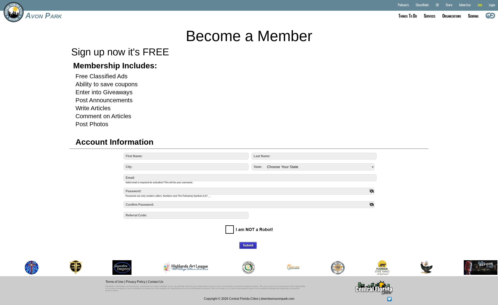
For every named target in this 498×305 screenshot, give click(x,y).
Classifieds (422, 5)
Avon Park (43, 15)
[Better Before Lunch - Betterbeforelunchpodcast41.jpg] (475, 267)
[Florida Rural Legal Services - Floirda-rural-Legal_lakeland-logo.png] (242, 267)
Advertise (465, 5)
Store (449, 5)
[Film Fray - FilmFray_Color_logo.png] (69, 267)
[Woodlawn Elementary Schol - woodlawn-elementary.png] (420, 267)
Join (479, 5)
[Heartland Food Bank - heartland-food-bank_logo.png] (287, 267)
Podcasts (403, 5)
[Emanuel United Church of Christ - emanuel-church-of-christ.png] (25, 267)
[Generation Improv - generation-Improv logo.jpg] (115, 267)
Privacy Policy (136, 281)
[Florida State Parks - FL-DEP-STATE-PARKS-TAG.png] (375, 267)
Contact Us (155, 281)
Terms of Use (114, 281)
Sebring (473, 15)
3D (437, 5)
